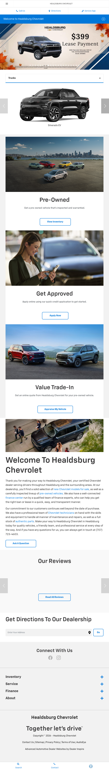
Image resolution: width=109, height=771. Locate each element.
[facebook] (50, 658)
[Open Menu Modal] (7, 3)
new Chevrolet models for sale (71, 489)
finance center (14, 498)
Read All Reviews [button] (54, 597)
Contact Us (28, 742)
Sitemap (39, 742)
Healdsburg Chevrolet (64, 736)
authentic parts (24, 521)
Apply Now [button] (55, 316)
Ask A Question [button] (21, 543)
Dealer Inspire (77, 749)
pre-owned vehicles (51, 493)
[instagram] (58, 658)
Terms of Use (68, 742)
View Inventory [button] (55, 222)
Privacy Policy (53, 742)
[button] (30, 65)
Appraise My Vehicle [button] (55, 409)
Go (98, 632)
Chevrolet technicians (61, 513)
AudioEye (81, 742)
